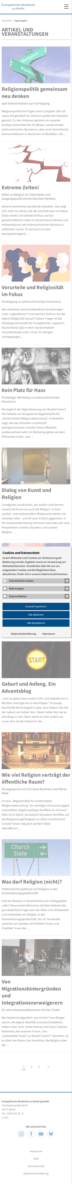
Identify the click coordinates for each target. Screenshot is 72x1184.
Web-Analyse (16, 588)
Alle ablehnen (36, 615)
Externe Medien (18, 596)
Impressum (48, 634)
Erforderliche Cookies (21, 581)
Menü (66, 7)
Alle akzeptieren (36, 623)
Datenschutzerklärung (23, 634)
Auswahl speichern (36, 606)
